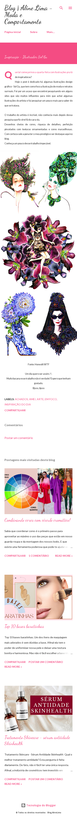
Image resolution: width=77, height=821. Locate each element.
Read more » (64, 555)
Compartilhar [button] (15, 410)
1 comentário (39, 555)
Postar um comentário (18, 438)
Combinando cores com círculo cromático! (37, 520)
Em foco (51, 399)
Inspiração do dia (17, 404)
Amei (32, 399)
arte (40, 399)
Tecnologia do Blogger (41, 805)
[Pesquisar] (61, 7)
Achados (21, 399)
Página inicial (12, 32)
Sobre (33, 32)
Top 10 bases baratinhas (24, 626)
